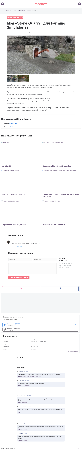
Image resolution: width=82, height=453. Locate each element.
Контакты (78, 448)
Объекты (9, 17)
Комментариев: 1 (21, 33)
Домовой (13, 241)
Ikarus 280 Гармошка (24, 385)
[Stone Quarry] (41, 55)
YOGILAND (6, 166)
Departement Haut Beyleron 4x (14, 225)
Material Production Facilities (13, 194)
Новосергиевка (23, 402)
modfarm (41, 4)
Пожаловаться (74, 351)
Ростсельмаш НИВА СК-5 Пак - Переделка (30, 376)
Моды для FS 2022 (18, 17)
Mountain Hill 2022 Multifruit (54, 225)
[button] (41, 123)
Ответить (19, 246)
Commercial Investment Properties (57, 166)
